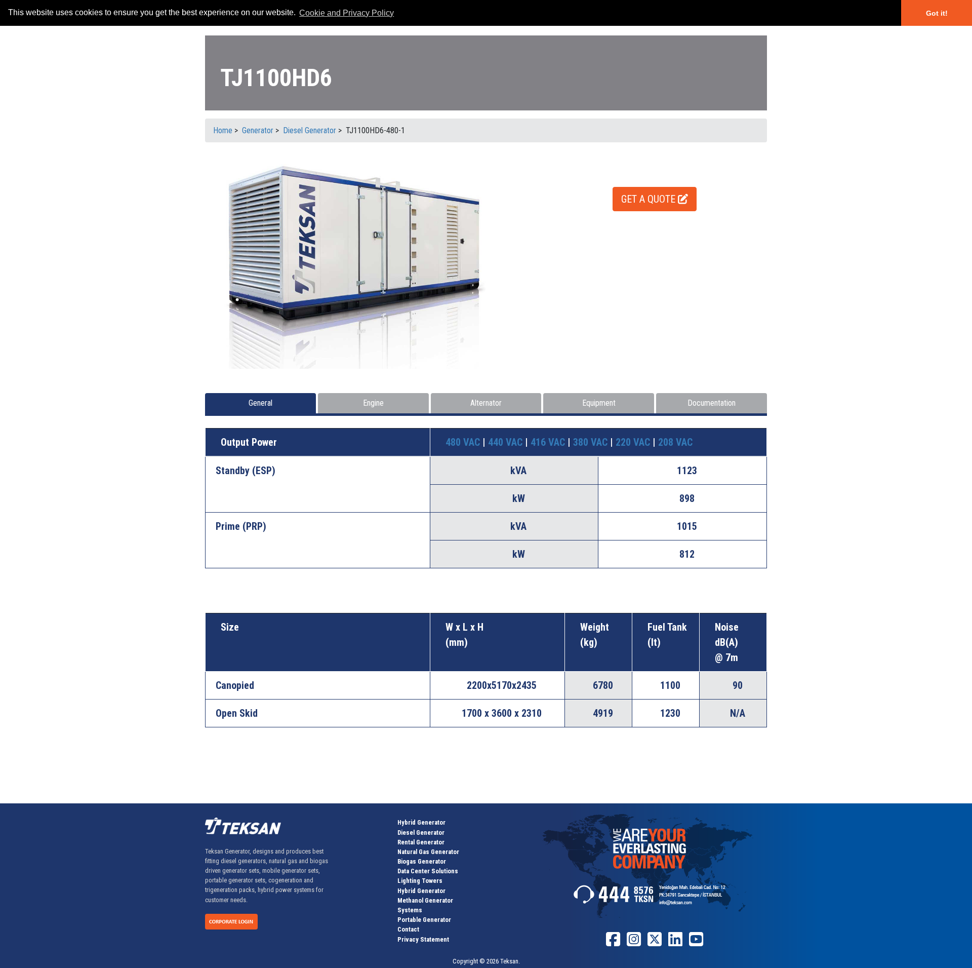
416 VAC (549, 442)
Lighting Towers (419, 880)
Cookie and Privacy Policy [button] (346, 13)
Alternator (486, 403)
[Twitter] (654, 943)
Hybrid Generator (421, 822)
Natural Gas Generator (428, 852)
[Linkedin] (675, 943)
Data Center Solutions (427, 871)
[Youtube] (696, 943)
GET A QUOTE (649, 199)
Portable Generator (424, 919)
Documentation (711, 403)
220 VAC (634, 442)
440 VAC (506, 442)
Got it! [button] (937, 13)
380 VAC (591, 442)
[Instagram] (633, 943)
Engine (373, 403)
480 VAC (464, 442)
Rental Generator (420, 842)
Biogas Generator (421, 861)
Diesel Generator (420, 832)
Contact (408, 929)
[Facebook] (613, 943)
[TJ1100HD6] (365, 261)
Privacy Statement (423, 939)
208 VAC (675, 442)
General (260, 403)
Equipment (599, 403)
